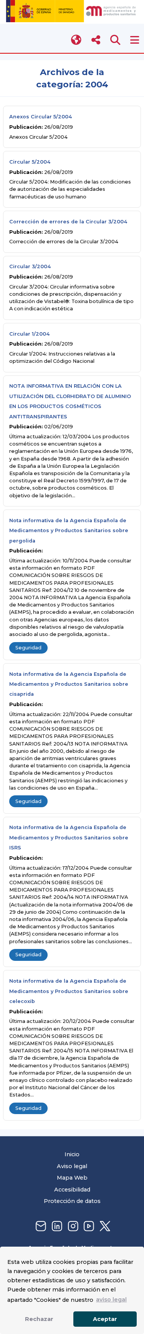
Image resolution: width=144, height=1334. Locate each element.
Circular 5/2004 (29, 162)
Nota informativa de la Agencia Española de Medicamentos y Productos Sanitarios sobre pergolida (68, 531)
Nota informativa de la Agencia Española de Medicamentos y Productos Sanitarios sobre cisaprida (68, 684)
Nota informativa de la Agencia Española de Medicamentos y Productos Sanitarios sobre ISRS (68, 837)
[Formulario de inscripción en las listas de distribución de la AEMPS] (40, 1226)
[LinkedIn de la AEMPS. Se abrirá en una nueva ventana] (56, 1226)
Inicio (72, 1154)
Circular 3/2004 (30, 266)
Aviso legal (72, 1166)
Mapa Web (72, 1177)
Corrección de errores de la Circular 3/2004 (68, 222)
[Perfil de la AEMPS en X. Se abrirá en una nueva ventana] (104, 1226)
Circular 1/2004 (29, 334)
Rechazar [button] (39, 1319)
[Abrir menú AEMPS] (134, 40)
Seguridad (28, 648)
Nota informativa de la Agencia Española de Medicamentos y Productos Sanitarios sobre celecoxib (68, 991)
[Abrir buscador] (115, 40)
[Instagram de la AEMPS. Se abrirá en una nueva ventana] (72, 1226)
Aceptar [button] (105, 1319)
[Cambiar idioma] (76, 40)
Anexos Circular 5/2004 (40, 117)
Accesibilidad (72, 1189)
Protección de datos (72, 1201)
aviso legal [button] (111, 1299)
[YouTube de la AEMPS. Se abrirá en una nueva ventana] (88, 1226)
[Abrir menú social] (95, 40)
